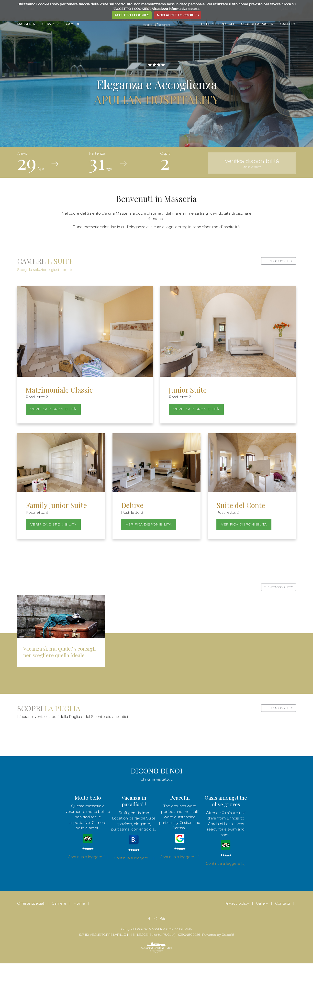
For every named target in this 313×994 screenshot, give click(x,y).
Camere (73, 24)
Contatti (282, 903)
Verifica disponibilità (252, 163)
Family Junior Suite (56, 505)
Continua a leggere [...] (88, 856)
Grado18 (228, 934)
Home (79, 903)
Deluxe (132, 505)
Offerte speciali (217, 24)
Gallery (288, 24)
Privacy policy (236, 903)
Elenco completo (278, 261)
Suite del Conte (240, 505)
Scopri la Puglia (257, 24)
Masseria (26, 24)
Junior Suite (188, 389)
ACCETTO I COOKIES (131, 15)
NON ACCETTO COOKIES (178, 15)
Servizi (49, 24)
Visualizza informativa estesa (176, 9)
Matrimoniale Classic (59, 389)
